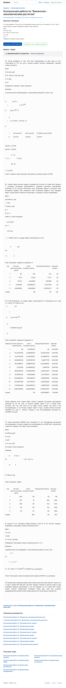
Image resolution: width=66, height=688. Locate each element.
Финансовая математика (18, 8)
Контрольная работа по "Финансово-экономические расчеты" (24, 617)
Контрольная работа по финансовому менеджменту (16, 670)
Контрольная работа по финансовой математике (15, 665)
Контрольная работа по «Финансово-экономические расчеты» (26, 620)
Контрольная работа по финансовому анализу (16, 656)
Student (14, 683)
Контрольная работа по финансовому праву (16, 661)
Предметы (6, 8)
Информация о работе (29, 606)
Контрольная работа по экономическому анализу (48, 656)
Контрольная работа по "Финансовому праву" (18, 626)
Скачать (41, 53)
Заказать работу (56, 2)
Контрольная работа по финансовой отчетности (46, 661)
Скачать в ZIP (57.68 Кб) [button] (12, 44)
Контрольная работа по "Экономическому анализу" (20, 644)
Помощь (46, 2)
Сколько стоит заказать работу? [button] (35, 44)
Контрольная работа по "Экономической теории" (20, 623)
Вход (40, 2)
